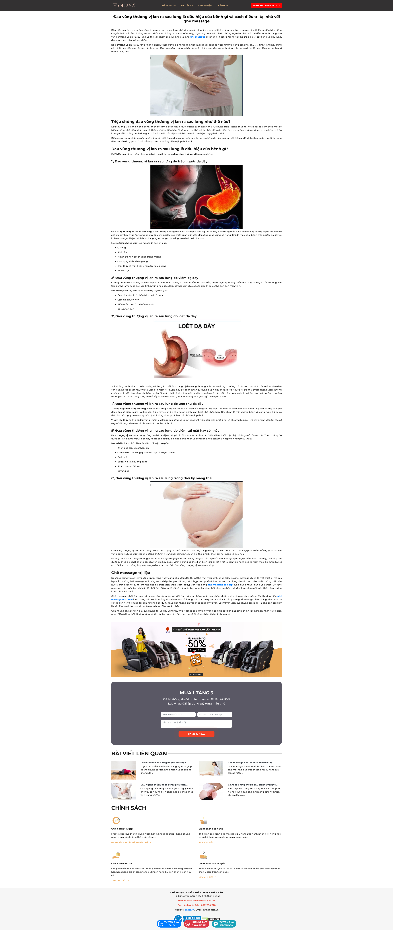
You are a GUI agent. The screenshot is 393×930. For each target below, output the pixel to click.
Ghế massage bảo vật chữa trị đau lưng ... (251, 762)
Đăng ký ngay (196, 734)
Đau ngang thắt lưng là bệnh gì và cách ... (164, 784)
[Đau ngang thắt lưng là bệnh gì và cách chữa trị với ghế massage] (123, 791)
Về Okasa (223, 5)
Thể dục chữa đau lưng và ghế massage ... (164, 762)
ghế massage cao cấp (220, 584)
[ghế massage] (196, 649)
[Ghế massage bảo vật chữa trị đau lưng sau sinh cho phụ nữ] (211, 768)
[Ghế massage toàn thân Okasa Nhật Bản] (123, 5)
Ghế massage (168, 5)
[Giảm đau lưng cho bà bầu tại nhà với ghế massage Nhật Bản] (211, 792)
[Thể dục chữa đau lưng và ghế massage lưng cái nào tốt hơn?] (123, 770)
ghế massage (197, 36)
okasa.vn (189, 909)
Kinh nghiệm (205, 5)
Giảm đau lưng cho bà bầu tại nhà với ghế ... (253, 784)
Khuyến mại (187, 5)
